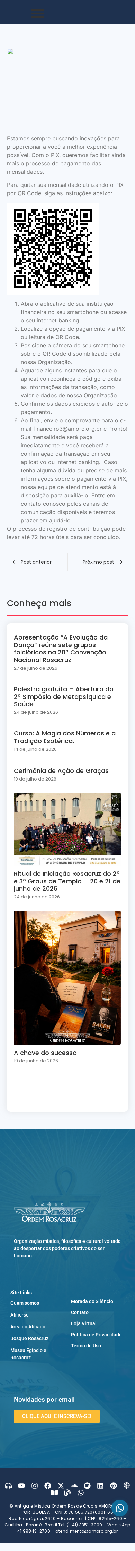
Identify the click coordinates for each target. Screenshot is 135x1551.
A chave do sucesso (45, 1053)
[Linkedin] (100, 1485)
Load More (67, 1097)
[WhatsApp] (119, 1508)
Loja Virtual (84, 1323)
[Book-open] (54, 1492)
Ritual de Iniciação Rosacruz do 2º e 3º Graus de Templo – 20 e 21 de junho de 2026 (67, 881)
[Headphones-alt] (8, 1485)
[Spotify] (87, 1485)
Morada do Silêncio (92, 1301)
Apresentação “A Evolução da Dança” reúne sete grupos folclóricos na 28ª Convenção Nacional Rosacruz (61, 648)
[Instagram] (34, 1485)
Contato (80, 1312)
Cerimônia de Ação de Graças (61, 771)
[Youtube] (21, 1485)
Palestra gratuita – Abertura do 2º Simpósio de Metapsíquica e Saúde (64, 696)
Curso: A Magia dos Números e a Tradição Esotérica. (65, 736)
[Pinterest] (113, 1485)
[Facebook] (47, 1485)
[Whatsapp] (80, 1492)
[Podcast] (126, 1485)
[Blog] (67, 1492)
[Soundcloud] (74, 1485)
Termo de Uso (86, 1345)
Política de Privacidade (96, 1334)
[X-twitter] (60, 1485)
